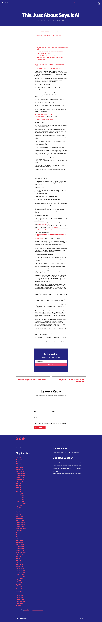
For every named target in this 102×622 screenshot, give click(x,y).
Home (70, 3)
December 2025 (20, 473)
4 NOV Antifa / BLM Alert (43, 53)
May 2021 (18, 585)
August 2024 (19, 506)
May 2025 (18, 487)
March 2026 (19, 467)
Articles (75, 3)
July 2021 (18, 581)
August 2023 (19, 530)
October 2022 (20, 550)
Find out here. (54, 227)
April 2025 (19, 490)
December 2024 (20, 498)
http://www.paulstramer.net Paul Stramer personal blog (47, 35)
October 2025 (20, 477)
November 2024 (20, 500)
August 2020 (19, 603)
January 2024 (20, 520)
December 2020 (20, 595)
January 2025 (20, 496)
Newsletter (80, 3)
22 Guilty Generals (41, 59)
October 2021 (20, 575)
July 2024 (19, 508)
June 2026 (19, 461)
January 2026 (20, 471)
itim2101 (26, 610)
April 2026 (19, 465)
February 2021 (20, 591)
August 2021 (19, 579)
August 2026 (19, 457)
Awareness (47, 31)
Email (53, 411)
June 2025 (19, 485)
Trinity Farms (6, 3)
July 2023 (18, 532)
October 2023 (20, 526)
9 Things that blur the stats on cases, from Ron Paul (50, 51)
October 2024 (20, 502)
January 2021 (20, 593)
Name (35, 411)
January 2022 (20, 568)
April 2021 (19, 587)
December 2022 (20, 546)
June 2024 (19, 510)
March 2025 (19, 492)
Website (35, 417)
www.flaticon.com (37, 610)
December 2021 (20, 571)
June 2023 (19, 534)
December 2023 (20, 522)
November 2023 (20, 524)
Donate (86, 3)
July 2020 (19, 605)
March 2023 (19, 540)
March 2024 (19, 516)
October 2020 (20, 599)
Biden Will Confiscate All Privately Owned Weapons (50, 57)
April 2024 (19, 514)
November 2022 (20, 548)
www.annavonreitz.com (43, 224)
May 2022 (18, 560)
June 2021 (19, 583)
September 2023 (21, 528)
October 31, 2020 (52, 20)
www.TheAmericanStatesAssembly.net (52, 214)
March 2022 (19, 564)
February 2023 (20, 542)
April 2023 (19, 538)
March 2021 (19, 589)
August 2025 (19, 481)
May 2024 (18, 512)
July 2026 (19, 459)
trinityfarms (42, 20)
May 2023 (18, 536)
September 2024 (21, 504)
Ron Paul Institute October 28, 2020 (43, 114)
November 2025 (20, 475)
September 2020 (21, 601)
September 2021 (20, 577)
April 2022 (19, 562)
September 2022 (21, 552)
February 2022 (20, 566)
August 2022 (19, 554)
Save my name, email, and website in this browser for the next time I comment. (50, 423)
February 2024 (20, 518)
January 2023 (20, 544)
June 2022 (19, 558)
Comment (36, 400)
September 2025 (21, 479)
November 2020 (20, 597)
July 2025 (18, 483)
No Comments (62, 20)
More (91, 3)
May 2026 (18, 463)
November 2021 (20, 573)
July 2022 (18, 556)
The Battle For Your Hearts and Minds (46, 55)
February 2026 (20, 469)
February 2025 (20, 494)
